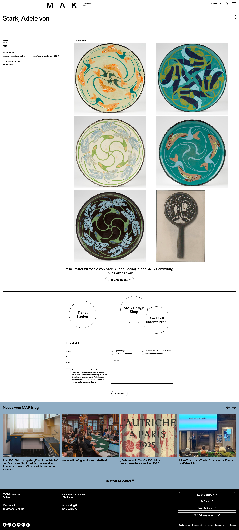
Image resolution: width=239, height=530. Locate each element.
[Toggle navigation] (234, 4)
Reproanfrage (119, 351)
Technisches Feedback (154, 354)
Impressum (208, 525)
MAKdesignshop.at (205, 515)
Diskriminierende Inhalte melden (158, 351)
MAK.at (205, 501)
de (211, 3)
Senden (119, 393)
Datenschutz (197, 525)
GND (5, 46)
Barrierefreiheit (221, 525)
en (215, 3)
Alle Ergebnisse (118, 280)
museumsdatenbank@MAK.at (73, 495)
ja (219, 3)
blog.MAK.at (205, 508)
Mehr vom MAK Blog (118, 480)
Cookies (232, 525)
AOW (5, 43)
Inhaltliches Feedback (123, 354)
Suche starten (205, 495)
